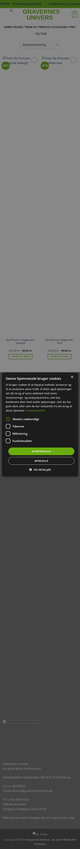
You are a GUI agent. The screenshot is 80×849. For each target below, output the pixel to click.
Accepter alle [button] (41, 451)
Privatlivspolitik (35, 410)
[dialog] (40, 424)
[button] (40, 470)
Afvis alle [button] (41, 460)
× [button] (72, 376)
